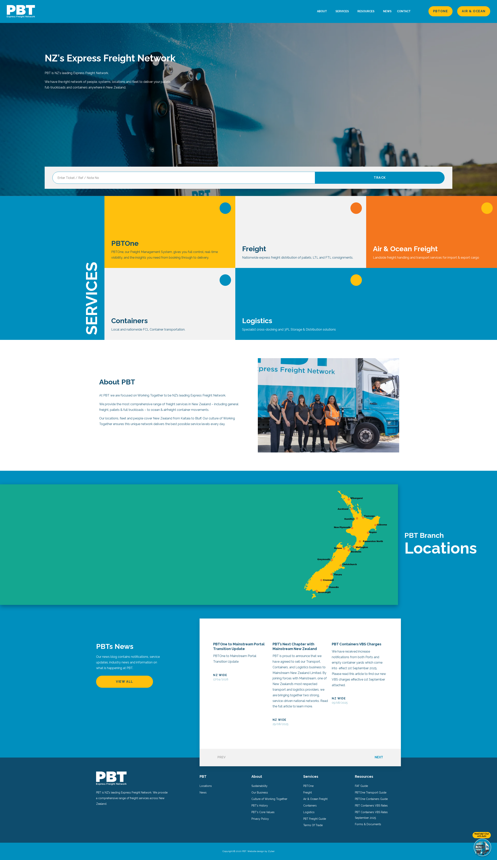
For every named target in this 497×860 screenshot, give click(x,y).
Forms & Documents (368, 824)
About (322, 11)
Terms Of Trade (313, 825)
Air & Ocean (474, 11)
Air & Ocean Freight (315, 799)
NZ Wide (220, 675)
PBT (203, 776)
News (387, 11)
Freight (307, 792)
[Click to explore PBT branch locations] (199, 544)
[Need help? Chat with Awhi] (482, 847)
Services (342, 11)
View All (124, 681)
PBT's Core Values (263, 812)
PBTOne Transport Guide (370, 792)
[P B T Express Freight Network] (21, 11)
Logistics (309, 812)
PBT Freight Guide (314, 818)
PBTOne (440, 11)
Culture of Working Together (269, 799)
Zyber (271, 851)
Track (380, 177)
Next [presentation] (379, 757)
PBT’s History (259, 805)
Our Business (259, 792)
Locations (206, 785)
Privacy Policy (260, 818)
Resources (366, 11)
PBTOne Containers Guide (371, 799)
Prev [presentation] (221, 757)
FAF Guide (361, 785)
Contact (404, 11)
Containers (310, 805)
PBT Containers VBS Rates (371, 805)
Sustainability (259, 785)
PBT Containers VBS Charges (356, 644)
